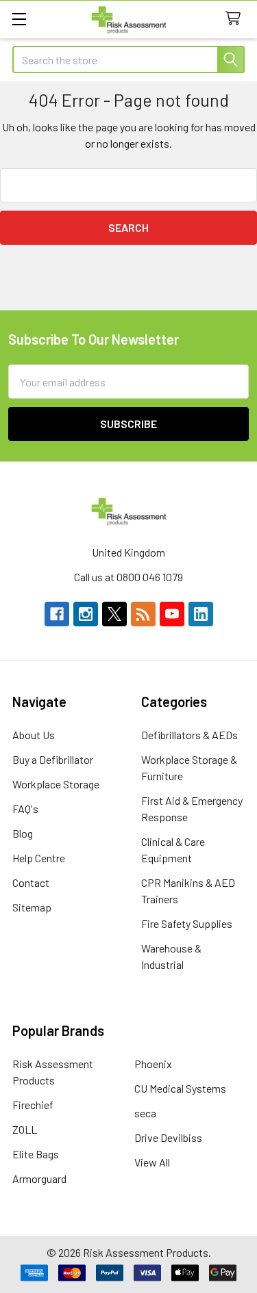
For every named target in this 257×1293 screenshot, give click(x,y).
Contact (30, 882)
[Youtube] (172, 614)
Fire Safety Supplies (186, 923)
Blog (22, 833)
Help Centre (38, 857)
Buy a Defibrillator (52, 759)
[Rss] (143, 614)
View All (152, 1162)
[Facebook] (57, 614)
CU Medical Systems (180, 1088)
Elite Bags (35, 1153)
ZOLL (24, 1129)
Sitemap (31, 907)
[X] (114, 614)
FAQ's (25, 808)
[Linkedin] (200, 614)
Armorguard (39, 1178)
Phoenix (153, 1063)
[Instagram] (85, 614)
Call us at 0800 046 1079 (128, 576)
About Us (33, 734)
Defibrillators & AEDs (189, 734)
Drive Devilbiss (168, 1137)
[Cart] (236, 18)
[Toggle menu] (19, 19)
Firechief (32, 1104)
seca (145, 1112)
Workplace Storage (55, 783)
